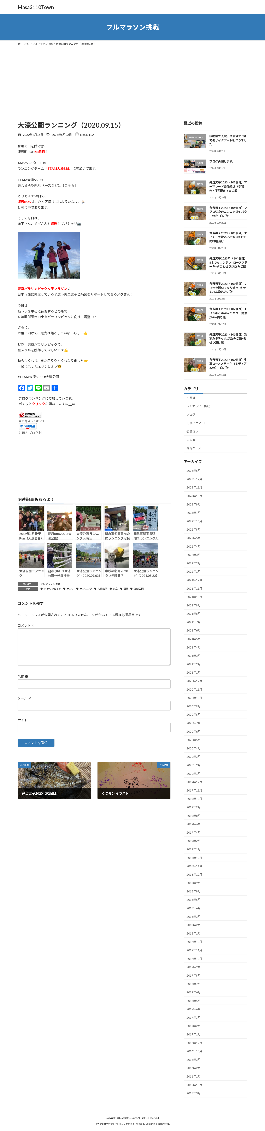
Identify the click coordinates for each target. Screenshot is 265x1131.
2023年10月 (194, 496)
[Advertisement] (132, 78)
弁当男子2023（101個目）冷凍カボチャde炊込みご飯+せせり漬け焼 (228, 338)
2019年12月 (194, 782)
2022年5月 (194, 538)
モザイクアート (197, 423)
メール (24, 698)
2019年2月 (194, 841)
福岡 (125, 588)
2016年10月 (194, 1051)
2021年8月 (194, 613)
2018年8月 (194, 891)
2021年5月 (194, 639)
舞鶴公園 (139, 588)
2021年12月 (194, 580)
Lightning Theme (133, 1123)
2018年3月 (194, 916)
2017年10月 (194, 958)
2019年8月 (194, 815)
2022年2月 (194, 563)
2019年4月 (194, 832)
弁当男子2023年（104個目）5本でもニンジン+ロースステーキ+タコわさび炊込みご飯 (228, 262)
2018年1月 (194, 933)
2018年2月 (194, 925)
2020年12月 (194, 681)
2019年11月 (194, 790)
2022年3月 (194, 554)
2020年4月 (194, 748)
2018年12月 (194, 857)
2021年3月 (194, 655)
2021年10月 (194, 597)
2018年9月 (194, 883)
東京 (115, 588)
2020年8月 (194, 714)
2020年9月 (194, 706)
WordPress (114, 1123)
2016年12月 (194, 1043)
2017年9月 (194, 967)
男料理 (191, 440)
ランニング (86, 588)
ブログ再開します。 (222, 161)
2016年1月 (194, 1076)
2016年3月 (194, 1059)
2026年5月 (194, 470)
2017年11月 (194, 950)
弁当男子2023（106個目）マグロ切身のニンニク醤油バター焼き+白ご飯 (228, 212)
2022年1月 (194, 571)
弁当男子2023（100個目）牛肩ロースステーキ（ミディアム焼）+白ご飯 (228, 364)
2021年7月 (194, 622)
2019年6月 (194, 824)
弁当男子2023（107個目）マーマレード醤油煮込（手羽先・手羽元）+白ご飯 (228, 186)
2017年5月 (194, 1001)
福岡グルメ (194, 448)
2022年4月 (194, 546)
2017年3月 (194, 1017)
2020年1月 (194, 773)
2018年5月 (194, 900)
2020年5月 (194, 740)
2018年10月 (194, 874)
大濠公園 (102, 588)
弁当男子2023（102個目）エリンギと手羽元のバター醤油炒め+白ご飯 (228, 313)
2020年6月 (194, 731)
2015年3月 (194, 1093)
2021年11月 (194, 588)
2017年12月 (194, 942)
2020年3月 (194, 757)
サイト (23, 720)
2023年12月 (194, 479)
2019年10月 (194, 799)
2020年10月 (194, 697)
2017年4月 (194, 1009)
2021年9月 (194, 605)
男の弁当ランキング (32, 421)
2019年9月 (194, 807)
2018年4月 (194, 908)
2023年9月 (194, 504)
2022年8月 (194, 529)
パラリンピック (52, 588)
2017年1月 (194, 1034)
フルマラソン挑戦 (50, 584)
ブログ (191, 414)
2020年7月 (194, 723)
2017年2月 (194, 1026)
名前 (23, 677)
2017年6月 (194, 992)
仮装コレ (192, 431)
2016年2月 (194, 1068)
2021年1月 (194, 672)
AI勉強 (191, 398)
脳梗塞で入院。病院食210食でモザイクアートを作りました (228, 140)
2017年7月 (194, 984)
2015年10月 (194, 1085)
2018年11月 (194, 866)
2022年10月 (194, 521)
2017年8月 (194, 975)
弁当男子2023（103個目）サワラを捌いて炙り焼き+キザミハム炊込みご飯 (228, 287)
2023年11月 (194, 487)
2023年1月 (194, 512)
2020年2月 (194, 765)
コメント (26, 626)
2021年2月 (194, 664)
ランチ (70, 588)
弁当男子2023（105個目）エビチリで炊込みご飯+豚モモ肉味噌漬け (228, 237)
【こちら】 (69, 185)
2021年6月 (194, 630)
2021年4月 (194, 647)
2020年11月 (194, 689)
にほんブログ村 (30, 433)
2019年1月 (194, 849)
